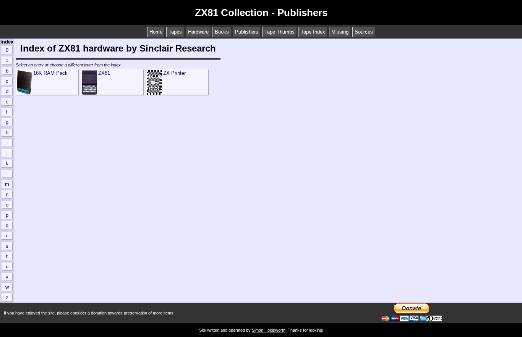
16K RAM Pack (50, 73)
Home (155, 32)
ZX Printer (174, 73)
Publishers (246, 32)
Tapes (175, 32)
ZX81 (104, 73)
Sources (364, 32)
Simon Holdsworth (268, 330)
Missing (340, 32)
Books (222, 32)
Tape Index (313, 32)
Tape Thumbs (279, 32)
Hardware (198, 32)
